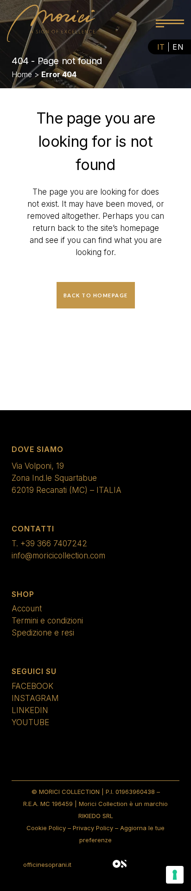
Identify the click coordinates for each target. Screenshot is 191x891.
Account (27, 608)
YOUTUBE (30, 722)
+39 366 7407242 (53, 543)
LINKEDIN (30, 710)
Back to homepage (96, 295)
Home (22, 74)
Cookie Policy (46, 828)
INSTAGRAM (35, 698)
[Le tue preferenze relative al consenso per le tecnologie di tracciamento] (175, 875)
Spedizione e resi (43, 632)
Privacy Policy (93, 828)
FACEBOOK (32, 686)
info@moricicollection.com (58, 555)
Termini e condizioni (47, 620)
